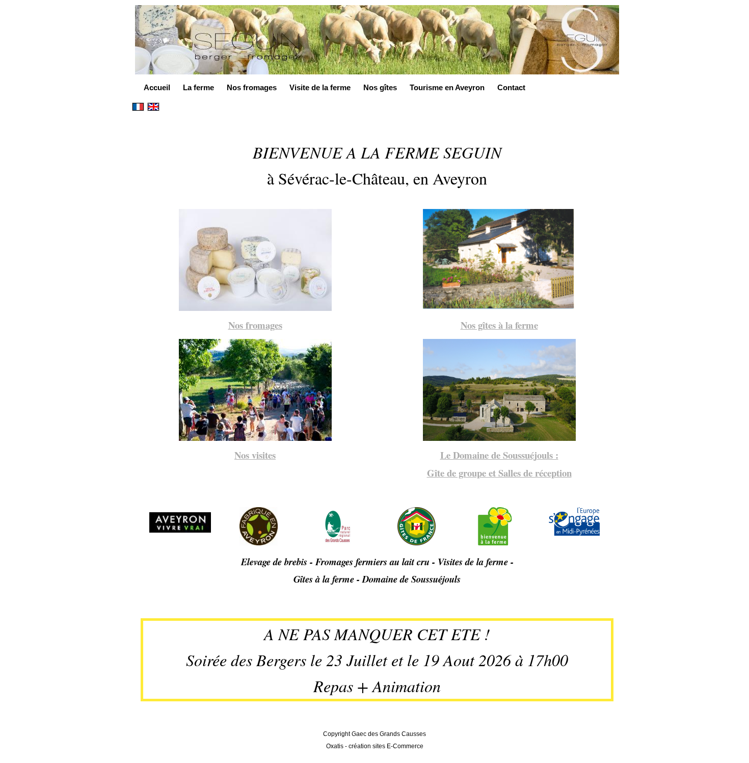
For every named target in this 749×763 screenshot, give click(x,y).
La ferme (198, 88)
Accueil (157, 88)
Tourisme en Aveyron (447, 88)
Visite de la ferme (320, 88)
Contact (511, 88)
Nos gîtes (380, 88)
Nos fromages (252, 88)
